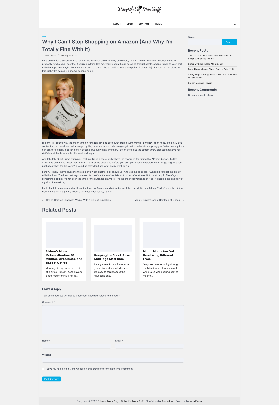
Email (119, 340)
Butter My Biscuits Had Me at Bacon (205, 64)
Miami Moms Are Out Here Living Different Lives (158, 255)
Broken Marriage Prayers (200, 83)
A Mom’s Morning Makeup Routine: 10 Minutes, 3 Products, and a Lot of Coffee (64, 257)
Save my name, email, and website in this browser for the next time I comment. (90, 368)
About (117, 24)
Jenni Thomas (50, 55)
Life (44, 36)
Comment (48, 302)
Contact (143, 24)
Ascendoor (168, 401)
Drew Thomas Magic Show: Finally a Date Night (211, 69)
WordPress (196, 401)
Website (46, 354)
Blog (130, 24)
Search (192, 37)
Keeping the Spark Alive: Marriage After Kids (112, 257)
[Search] (235, 24)
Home (158, 24)
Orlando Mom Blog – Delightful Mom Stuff (121, 401)
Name (46, 340)
